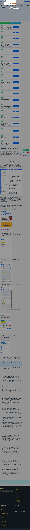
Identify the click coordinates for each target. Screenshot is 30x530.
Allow (14, 3)
